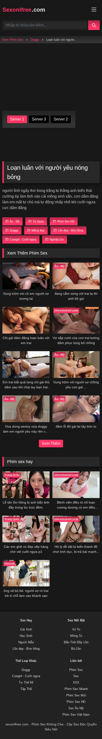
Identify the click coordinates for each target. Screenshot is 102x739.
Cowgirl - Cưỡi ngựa (26, 676)
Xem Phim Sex (12, 39)
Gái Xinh (26, 629)
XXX (76, 682)
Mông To (76, 636)
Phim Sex (76, 670)
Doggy (34, 39)
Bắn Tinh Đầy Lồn (76, 642)
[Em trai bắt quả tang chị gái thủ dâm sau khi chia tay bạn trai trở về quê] (26, 364)
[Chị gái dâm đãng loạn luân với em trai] (26, 320)
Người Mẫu (26, 642)
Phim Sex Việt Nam (76, 714)
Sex (76, 676)
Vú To (76, 629)
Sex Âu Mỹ (76, 708)
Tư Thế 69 (26, 682)
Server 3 (39, 119)
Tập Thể (26, 689)
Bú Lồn (76, 648)
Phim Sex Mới (76, 695)
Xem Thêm (51, 443)
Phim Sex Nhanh (76, 689)
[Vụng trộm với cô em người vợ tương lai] (26, 276)
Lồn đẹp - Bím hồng (26, 648)
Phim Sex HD (76, 702)
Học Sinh (26, 636)
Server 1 (17, 119)
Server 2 (61, 119)
